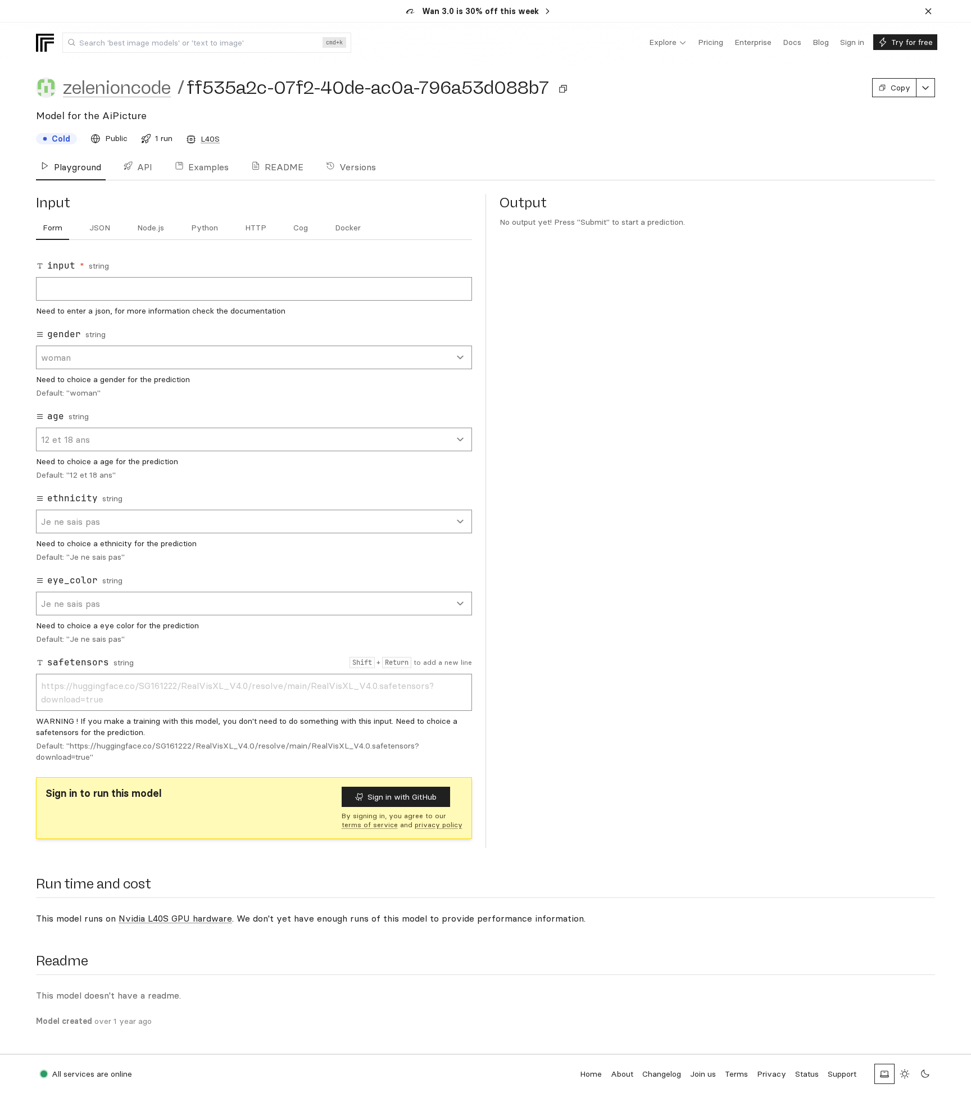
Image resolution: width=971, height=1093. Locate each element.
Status (807, 1074)
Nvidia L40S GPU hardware (175, 918)
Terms (736, 1074)
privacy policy (438, 824)
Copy (900, 88)
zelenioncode (117, 87)
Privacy (771, 1074)
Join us (703, 1074)
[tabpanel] (254, 510)
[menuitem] (668, 42)
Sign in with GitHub (402, 797)
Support (842, 1074)
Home (591, 1074)
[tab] (52, 228)
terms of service (370, 824)
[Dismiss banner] (928, 11)
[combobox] (207, 42)
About (622, 1074)
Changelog (661, 1074)
